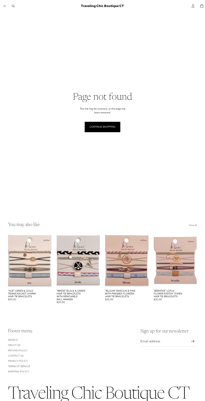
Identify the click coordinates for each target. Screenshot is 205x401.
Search (13, 339)
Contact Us (15, 355)
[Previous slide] (12, 260)
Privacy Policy (18, 361)
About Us (14, 345)
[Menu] (4, 6)
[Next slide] (47, 260)
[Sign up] (193, 341)
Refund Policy (17, 350)
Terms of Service (19, 366)
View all (193, 225)
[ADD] (45, 281)
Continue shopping (102, 126)
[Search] (13, 6)
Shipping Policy (18, 371)
